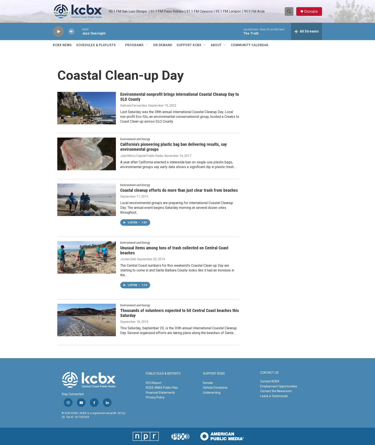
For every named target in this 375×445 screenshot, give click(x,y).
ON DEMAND (162, 45)
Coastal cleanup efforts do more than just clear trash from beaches (179, 190)
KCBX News (62, 45)
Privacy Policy (155, 397)
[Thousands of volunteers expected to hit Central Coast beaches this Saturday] (86, 320)
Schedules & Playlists (96, 45)
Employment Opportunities (278, 386)
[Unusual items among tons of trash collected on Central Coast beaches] (86, 257)
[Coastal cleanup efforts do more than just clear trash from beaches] (86, 200)
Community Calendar (249, 45)
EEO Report (153, 383)
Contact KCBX (269, 381)
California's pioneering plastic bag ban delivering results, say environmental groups (173, 147)
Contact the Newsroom (276, 391)
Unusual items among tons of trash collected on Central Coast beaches (174, 250)
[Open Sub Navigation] (119, 45)
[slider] (78, 31)
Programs (134, 45)
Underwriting (211, 392)
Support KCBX (189, 45)
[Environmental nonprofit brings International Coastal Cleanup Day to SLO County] (86, 108)
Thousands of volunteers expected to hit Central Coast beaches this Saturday (179, 313)
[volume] (71, 31)
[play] (58, 31)
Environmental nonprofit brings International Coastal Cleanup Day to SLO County (179, 97)
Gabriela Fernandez (133, 105)
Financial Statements (160, 392)
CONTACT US (269, 372)
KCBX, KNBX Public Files (162, 387)
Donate (311, 11)
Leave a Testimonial (274, 396)
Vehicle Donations (215, 387)
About (216, 45)
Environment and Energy (135, 139)
